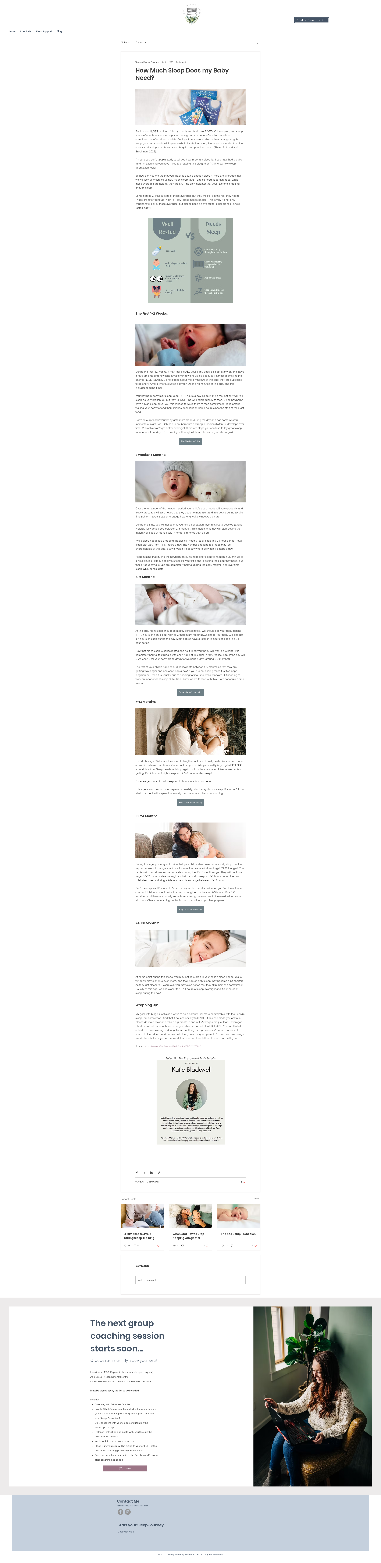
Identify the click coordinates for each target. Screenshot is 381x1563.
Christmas (141, 42)
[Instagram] (128, 1512)
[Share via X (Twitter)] (144, 1172)
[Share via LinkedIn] (151, 1172)
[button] (43, 31)
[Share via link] (158, 1172)
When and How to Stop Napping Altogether (188, 1236)
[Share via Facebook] (136, 1172)
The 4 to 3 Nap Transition (238, 1234)
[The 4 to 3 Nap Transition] (238, 1216)
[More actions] (244, 62)
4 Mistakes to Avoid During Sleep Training (139, 1236)
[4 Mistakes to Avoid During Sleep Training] (142, 1216)
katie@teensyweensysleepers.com (132, 1505)
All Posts (125, 42)
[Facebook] (120, 1512)
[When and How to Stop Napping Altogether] (190, 1216)
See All (257, 1198)
